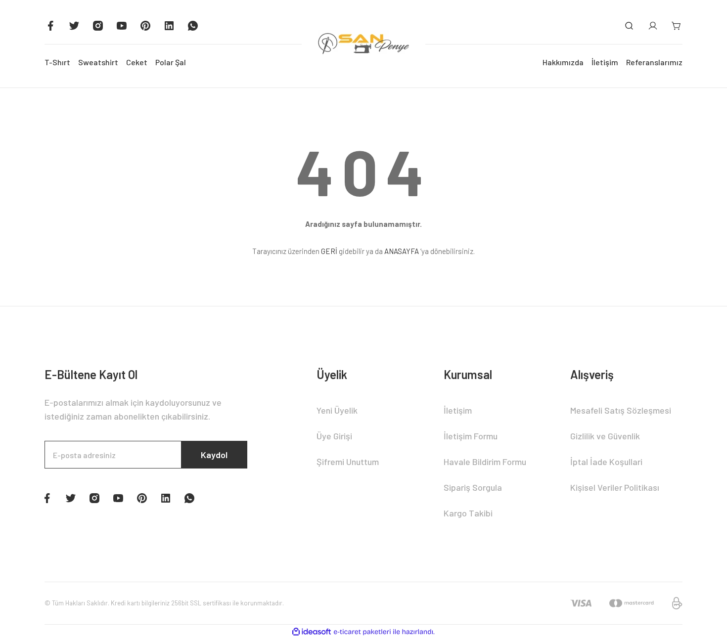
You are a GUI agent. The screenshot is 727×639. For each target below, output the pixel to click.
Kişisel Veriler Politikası (614, 487)
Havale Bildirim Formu (485, 461)
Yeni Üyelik (337, 410)
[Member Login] (653, 26)
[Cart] (676, 26)
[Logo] (363, 44)
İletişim (604, 62)
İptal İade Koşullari (606, 461)
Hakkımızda (563, 62)
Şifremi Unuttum (348, 461)
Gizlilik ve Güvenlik (605, 435)
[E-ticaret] (362, 632)
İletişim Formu (471, 435)
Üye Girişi (334, 435)
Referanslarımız (654, 62)
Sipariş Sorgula (473, 487)
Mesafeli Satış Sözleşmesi (620, 410)
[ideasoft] (311, 632)
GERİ (329, 251)
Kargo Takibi (468, 513)
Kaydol (214, 454)
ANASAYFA (401, 251)
